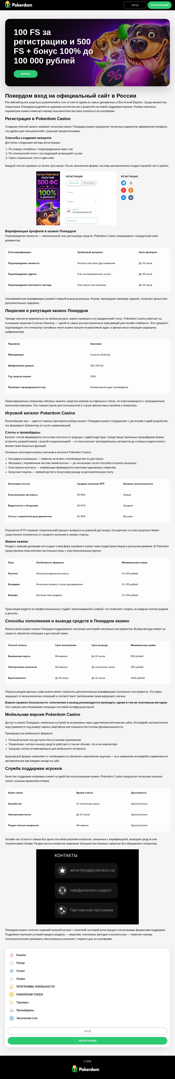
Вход (135, 5)
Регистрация (160, 5)
